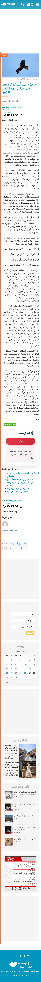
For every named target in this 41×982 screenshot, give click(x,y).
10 (16, 664)
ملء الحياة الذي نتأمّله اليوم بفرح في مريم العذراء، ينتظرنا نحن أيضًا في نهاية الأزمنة (12, 750)
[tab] (12, 859)
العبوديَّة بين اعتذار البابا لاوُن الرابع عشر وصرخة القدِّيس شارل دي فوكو (25, 794)
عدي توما (8, 109)
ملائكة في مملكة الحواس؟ (18, 491)
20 (30, 669)
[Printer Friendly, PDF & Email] (10, 424)
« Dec (7, 682)
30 (11, 677)
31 (16, 677)
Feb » (12, 682)
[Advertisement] (20, 30)
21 (34, 669)
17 (16, 669)
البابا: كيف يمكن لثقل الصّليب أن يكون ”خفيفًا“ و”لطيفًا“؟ (24, 828)
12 (25, 664)
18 (20, 669)
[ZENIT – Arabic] (11, 4)
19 (25, 669)
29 (7, 677)
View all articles (9, 531)
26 (25, 673)
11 (20, 664)
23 (11, 673)
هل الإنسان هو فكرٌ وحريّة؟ (18, 488)
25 (20, 673)
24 (16, 673)
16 (11, 669)
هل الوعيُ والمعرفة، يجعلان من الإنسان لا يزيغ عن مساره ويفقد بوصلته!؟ (20, 482)
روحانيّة (4, 55)
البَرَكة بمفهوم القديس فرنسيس (24, 839)
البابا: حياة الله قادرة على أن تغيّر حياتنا (24, 806)
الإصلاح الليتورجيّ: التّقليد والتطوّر (24, 816)
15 (7, 669)
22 (7, 673)
